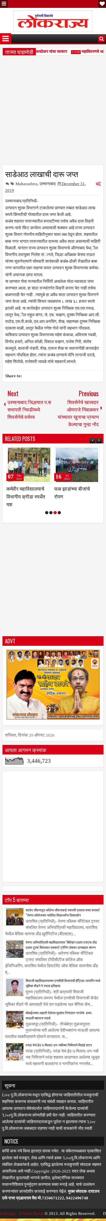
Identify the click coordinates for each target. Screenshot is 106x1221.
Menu (4, 4)
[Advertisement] (53, 112)
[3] (55, 528)
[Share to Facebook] (37, 452)
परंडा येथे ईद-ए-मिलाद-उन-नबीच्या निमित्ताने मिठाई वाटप (59, 1060)
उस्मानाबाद (47, 183)
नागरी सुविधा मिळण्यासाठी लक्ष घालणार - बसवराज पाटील (78, 496)
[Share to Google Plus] (47, 452)
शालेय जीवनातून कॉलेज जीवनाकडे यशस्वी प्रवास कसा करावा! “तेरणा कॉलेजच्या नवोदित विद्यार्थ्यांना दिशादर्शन (62, 928)
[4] (59, 528)
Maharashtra (26, 183)
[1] (46, 528)
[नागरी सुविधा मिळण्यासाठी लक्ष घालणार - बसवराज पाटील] (78, 465)
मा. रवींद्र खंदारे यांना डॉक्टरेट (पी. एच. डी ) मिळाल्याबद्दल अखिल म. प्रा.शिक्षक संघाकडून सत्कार (28, 504)
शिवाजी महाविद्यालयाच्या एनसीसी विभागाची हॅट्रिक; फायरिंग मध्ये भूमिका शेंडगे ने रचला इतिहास (63, 999)
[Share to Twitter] (42, 452)
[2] (51, 528)
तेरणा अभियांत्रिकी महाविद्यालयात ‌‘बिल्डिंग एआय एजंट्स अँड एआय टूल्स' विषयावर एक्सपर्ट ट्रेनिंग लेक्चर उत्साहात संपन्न (61, 960)
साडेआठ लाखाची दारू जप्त (41, 173)
